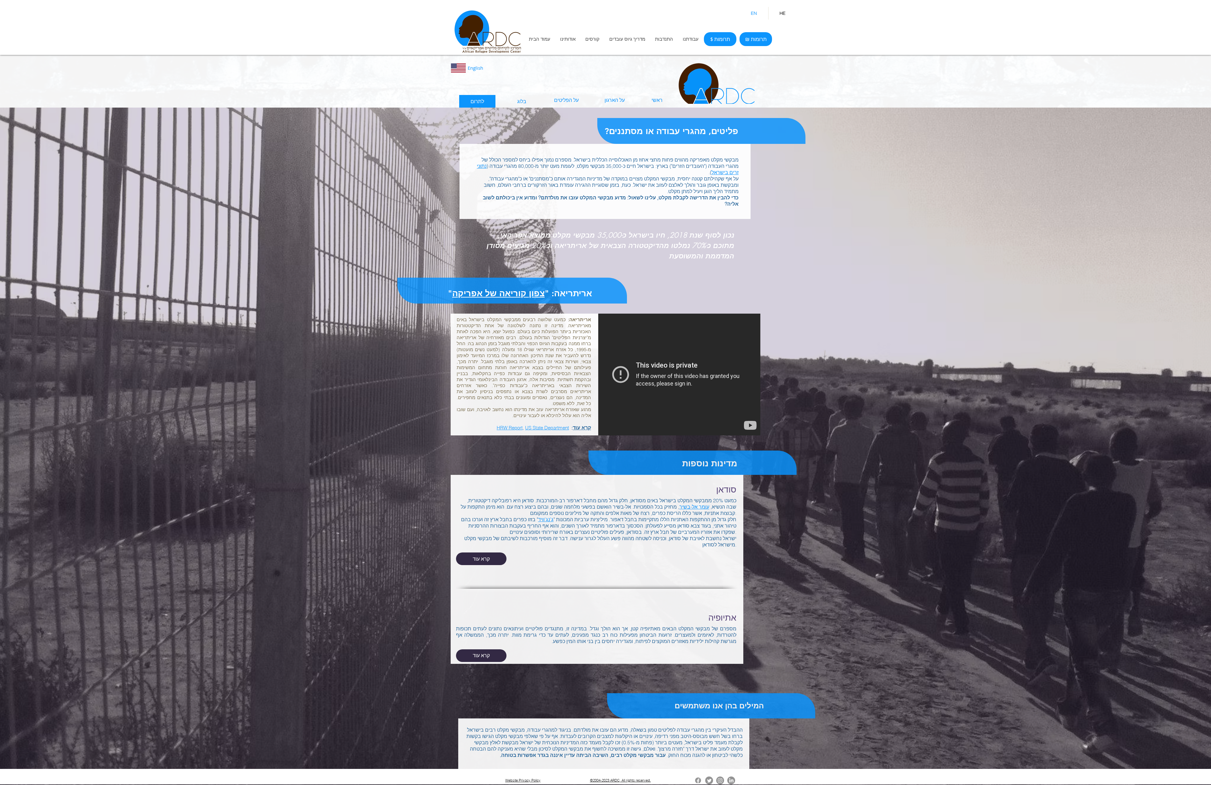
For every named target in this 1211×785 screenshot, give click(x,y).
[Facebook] (698, 780)
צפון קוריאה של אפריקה (498, 293)
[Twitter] (709, 780)
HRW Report (510, 428)
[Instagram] (720, 780)
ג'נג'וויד (545, 519)
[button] (567, 39)
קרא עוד (582, 427)
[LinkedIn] (731, 780)
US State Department (547, 428)
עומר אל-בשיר (694, 507)
